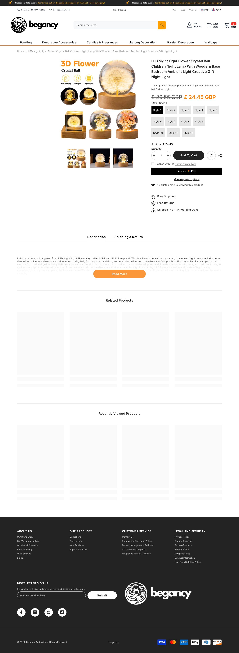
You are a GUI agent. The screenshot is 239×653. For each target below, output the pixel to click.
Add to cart (188, 155)
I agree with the (165, 163)
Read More (119, 274)
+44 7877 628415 (37, 10)
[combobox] (114, 25)
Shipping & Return (128, 237)
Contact (192, 10)
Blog (174, 10)
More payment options (186, 179)
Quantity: (156, 148)
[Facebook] (21, 612)
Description (96, 237)
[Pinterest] (48, 612)
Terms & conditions (185, 164)
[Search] (119, 25)
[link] (40, 379)
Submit (102, 595)
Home (20, 51)
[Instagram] (35, 612)
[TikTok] (62, 612)
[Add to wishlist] (211, 155)
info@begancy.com (61, 10)
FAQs (183, 10)
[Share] (219, 155)
